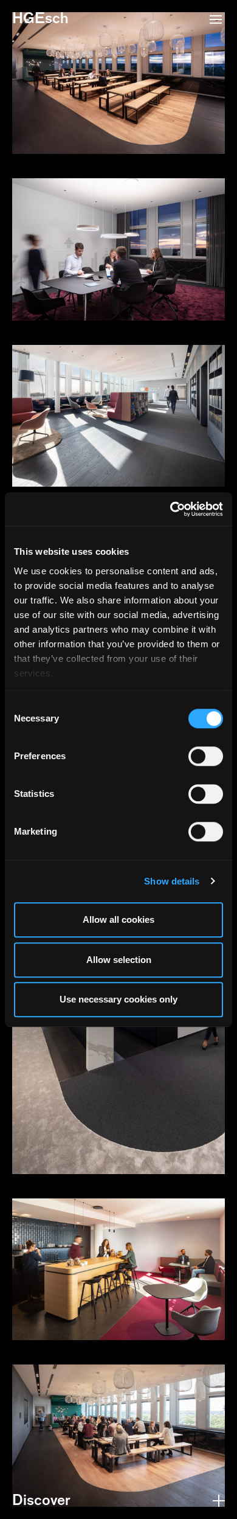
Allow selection (118, 959)
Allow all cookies (118, 919)
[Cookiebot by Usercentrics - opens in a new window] (170, 509)
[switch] (205, 756)
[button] (215, 20)
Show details (171, 881)
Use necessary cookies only (118, 999)
